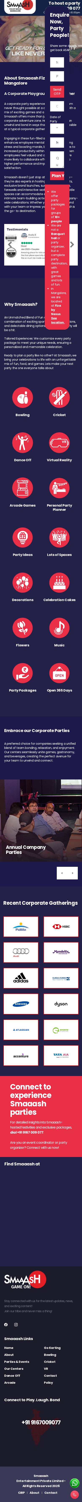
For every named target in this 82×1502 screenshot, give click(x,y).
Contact (50, 1376)
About (9, 1355)
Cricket (49, 1362)
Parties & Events (16, 1362)
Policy (48, 1383)
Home (8, 1348)
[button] (62, 873)
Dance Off (12, 1376)
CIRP (21, 1493)
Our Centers (13, 1369)
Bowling (50, 1355)
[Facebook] (6, 1324)
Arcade (10, 1383)
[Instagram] (16, 1324)
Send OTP (57, 91)
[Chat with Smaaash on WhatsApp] (75, 1483)
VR (46, 1369)
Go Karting (52, 1348)
